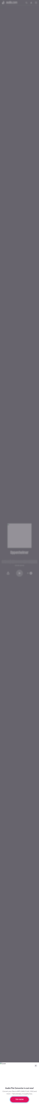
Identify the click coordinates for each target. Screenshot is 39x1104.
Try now (19, 1099)
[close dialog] (35, 1065)
